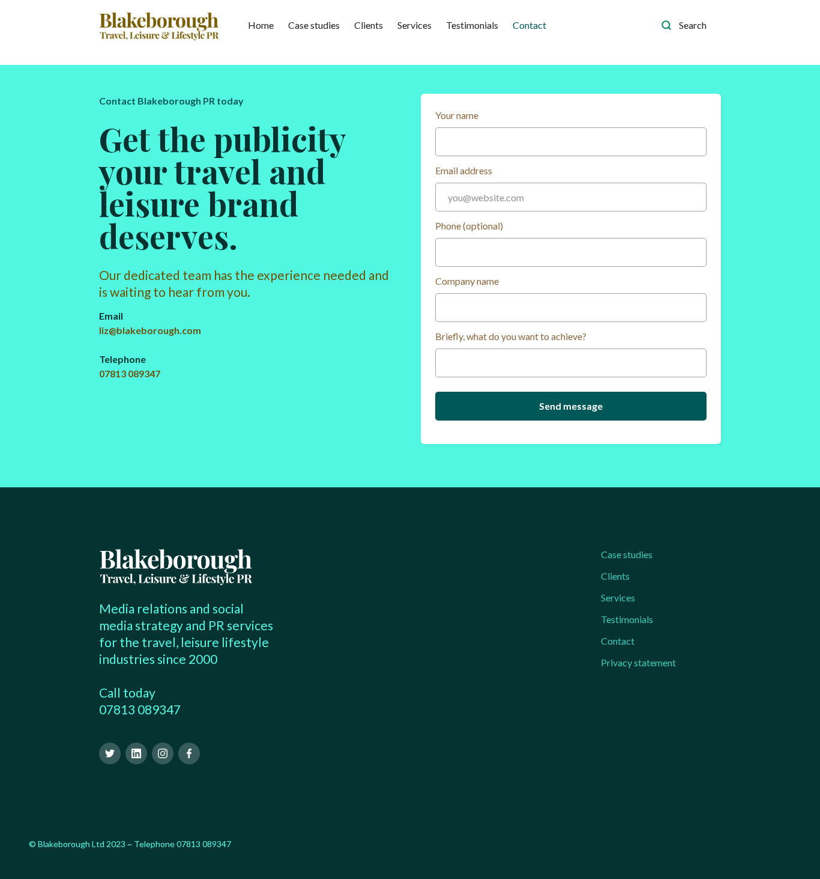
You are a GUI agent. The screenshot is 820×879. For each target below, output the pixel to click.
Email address (463, 170)
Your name (456, 115)
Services (414, 25)
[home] (159, 25)
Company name (467, 281)
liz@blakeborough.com (150, 330)
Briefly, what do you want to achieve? (510, 336)
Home (261, 25)
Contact (529, 25)
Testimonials (472, 25)
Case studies (314, 25)
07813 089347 (129, 373)
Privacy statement (638, 662)
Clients (368, 25)
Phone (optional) (469, 225)
